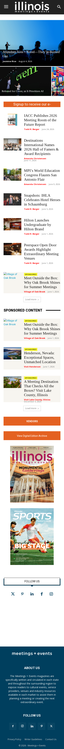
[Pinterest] (22, 594)
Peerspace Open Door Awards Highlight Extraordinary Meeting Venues (41, 251)
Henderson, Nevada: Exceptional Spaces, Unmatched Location (40, 357)
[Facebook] (42, 594)
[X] (51, 726)
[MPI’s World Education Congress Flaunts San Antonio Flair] (12, 174)
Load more (30, 299)
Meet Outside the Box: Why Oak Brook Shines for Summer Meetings (42, 282)
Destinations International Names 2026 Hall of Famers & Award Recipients (41, 147)
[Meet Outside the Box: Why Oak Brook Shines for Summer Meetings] (12, 278)
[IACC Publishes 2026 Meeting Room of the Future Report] (12, 119)
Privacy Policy (14, 739)
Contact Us (50, 739)
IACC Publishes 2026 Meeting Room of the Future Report (40, 120)
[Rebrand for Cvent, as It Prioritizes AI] (25, 81)
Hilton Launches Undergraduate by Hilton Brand (37, 224)
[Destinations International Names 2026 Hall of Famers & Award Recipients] (12, 144)
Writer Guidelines (33, 739)
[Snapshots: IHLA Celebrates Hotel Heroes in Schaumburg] (12, 199)
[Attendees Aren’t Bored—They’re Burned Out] (32, 43)
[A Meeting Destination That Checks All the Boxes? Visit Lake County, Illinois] (12, 382)
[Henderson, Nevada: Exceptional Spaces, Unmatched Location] (12, 353)
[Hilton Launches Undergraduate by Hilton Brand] (12, 224)
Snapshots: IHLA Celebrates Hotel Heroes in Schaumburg (42, 199)
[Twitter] (13, 594)
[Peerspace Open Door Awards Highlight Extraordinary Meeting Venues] (12, 249)
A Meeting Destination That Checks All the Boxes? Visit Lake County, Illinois (41, 388)
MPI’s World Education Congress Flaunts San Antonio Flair (42, 175)
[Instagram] (51, 594)
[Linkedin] (32, 594)
